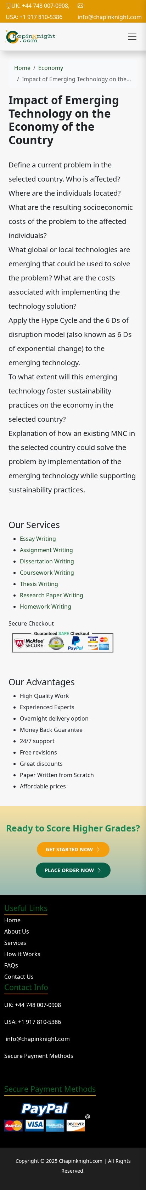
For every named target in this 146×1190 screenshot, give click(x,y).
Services (15, 943)
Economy (50, 68)
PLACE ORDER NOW (70, 870)
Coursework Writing (47, 572)
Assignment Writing (46, 550)
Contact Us (19, 977)
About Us (16, 931)
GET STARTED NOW (70, 849)
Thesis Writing (39, 584)
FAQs (11, 965)
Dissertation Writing (47, 561)
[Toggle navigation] (132, 36)
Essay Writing (38, 539)
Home (22, 68)
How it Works (22, 954)
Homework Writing (45, 606)
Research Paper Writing (51, 595)
